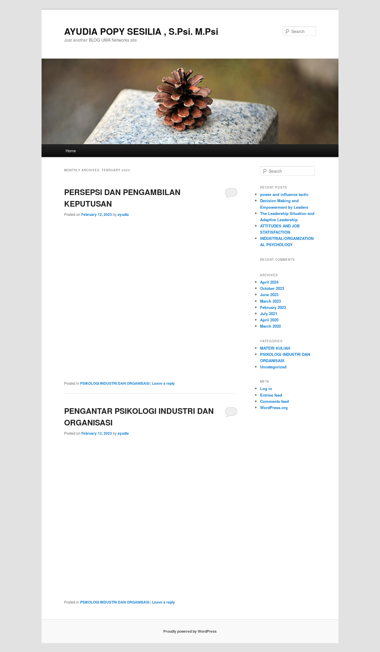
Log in (266, 388)
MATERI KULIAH (275, 348)
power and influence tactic (284, 194)
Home (71, 150)
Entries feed (271, 395)
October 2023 (272, 288)
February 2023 (273, 307)
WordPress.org (274, 407)
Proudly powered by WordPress (190, 631)
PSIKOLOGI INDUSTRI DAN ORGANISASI (114, 383)
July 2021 (268, 313)
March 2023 (270, 301)
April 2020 (269, 320)
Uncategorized (273, 367)
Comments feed (274, 401)
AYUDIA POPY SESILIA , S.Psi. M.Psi (141, 31)
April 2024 (269, 282)
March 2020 (270, 326)
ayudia (123, 214)
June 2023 (269, 294)
